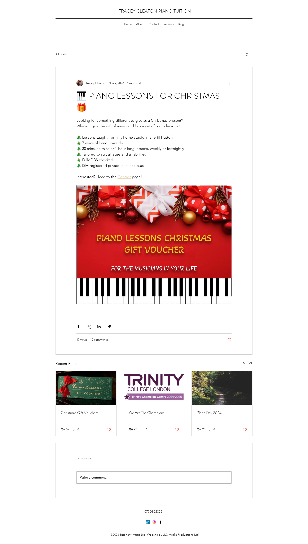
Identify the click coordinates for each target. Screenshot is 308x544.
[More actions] (229, 83)
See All (247, 363)
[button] (247, 54)
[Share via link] (109, 327)
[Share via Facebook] (78, 327)
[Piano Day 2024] (222, 388)
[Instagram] (154, 522)
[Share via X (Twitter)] (89, 327)
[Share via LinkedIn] (99, 327)
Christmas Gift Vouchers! (80, 412)
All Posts (61, 54)
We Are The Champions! (147, 412)
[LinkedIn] (148, 522)
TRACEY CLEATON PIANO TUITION (155, 11)
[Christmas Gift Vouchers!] (86, 388)
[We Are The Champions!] (154, 388)
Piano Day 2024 (209, 412)
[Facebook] (160, 522)
